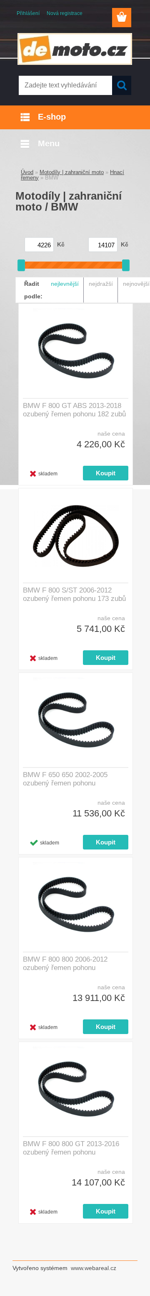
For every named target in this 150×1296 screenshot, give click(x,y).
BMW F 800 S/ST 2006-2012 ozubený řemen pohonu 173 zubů (74, 594)
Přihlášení (28, 13)
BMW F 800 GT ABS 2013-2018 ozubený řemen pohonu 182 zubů (74, 410)
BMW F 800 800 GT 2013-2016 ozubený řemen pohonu (71, 1148)
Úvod (27, 172)
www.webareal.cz (93, 1268)
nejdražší (101, 283)
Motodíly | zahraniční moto (72, 172)
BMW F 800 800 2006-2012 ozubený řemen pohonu (65, 963)
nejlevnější (65, 283)
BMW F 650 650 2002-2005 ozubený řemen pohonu (65, 779)
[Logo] (75, 49)
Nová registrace (64, 13)
